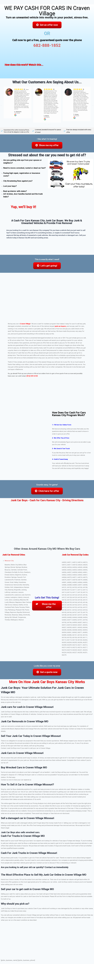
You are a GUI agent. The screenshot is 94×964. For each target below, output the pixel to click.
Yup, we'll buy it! (23, 207)
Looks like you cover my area (47, 666)
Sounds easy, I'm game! (47, 485)
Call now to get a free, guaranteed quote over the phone (47, 40)
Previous (1, 105)
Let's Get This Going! (47, 597)
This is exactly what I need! (47, 259)
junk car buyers (60, 326)
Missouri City (9, 561)
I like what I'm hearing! (47, 139)
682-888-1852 (47, 45)
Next (93, 105)
